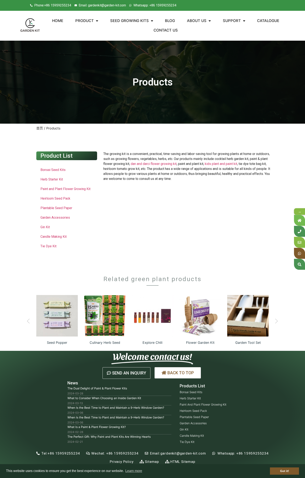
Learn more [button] (133, 471)
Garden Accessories (55, 217)
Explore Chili (152, 342)
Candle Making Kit (53, 237)
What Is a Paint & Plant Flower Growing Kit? (96, 427)
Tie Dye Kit (48, 246)
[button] (28, 320)
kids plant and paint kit (221, 164)
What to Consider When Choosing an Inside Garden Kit (104, 398)
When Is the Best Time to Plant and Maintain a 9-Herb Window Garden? (115, 407)
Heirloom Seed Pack (55, 198)
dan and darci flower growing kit (154, 164)
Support (232, 20)
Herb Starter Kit (51, 179)
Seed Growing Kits (129, 20)
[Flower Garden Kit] (200, 316)
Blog (170, 20)
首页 (39, 128)
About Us (196, 20)
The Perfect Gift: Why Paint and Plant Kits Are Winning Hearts (109, 436)
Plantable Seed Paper (56, 208)
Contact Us (166, 30)
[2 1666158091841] (57, 316)
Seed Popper (57, 342)
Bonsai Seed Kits (53, 170)
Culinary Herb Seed (105, 342)
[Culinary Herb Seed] (105, 316)
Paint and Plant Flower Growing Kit (65, 189)
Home (57, 20)
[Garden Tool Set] (248, 316)
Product (84, 20)
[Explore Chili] (152, 316)
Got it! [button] (284, 471)
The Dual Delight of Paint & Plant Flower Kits (97, 388)
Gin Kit (45, 227)
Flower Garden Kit (200, 342)
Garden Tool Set (248, 342)
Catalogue (268, 20)
